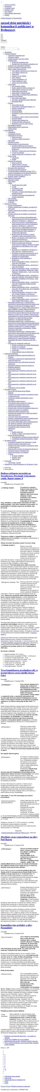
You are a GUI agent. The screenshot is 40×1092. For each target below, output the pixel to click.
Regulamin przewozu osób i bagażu (22, 123)
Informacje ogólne (13, 57)
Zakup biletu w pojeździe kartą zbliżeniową (24, 94)
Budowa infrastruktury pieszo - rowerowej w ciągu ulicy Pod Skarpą (25, 262)
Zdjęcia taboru (12, 129)
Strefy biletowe (16, 77)
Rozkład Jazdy (12, 60)
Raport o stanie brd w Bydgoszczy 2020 (24, 154)
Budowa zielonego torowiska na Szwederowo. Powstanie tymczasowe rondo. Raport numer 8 (18, 476)
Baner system (12, 156)
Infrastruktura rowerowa (15, 135)
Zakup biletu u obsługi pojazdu (21, 93)
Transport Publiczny (10, 54)
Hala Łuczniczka (17, 163)
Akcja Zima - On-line (14, 462)
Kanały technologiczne (15, 205)
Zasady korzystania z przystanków (18, 410)
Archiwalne (15, 350)
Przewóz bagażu (17, 110)
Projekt (14, 159)
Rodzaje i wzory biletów (19, 76)
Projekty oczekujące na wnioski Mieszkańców (25, 345)
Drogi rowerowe (17, 137)
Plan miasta (11, 140)
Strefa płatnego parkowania (12, 13)
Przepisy (10, 103)
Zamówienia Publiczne (11, 353)
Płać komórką (12, 198)
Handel (10, 430)
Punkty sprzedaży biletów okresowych (23, 88)
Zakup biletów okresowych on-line (22, 89)
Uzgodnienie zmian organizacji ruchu (19, 427)
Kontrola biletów (17, 118)
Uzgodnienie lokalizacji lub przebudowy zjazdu (22, 442)
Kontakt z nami (16, 457)
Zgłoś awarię (16, 459)
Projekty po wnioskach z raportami (22, 348)
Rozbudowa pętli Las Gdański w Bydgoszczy (25, 241)
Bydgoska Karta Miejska (15, 96)
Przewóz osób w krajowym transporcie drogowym (23, 408)
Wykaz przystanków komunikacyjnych (19, 67)
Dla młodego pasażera (14, 125)
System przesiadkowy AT (19, 79)
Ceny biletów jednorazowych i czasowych (24, 71)
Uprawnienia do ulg (18, 105)
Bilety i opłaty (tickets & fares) (17, 69)
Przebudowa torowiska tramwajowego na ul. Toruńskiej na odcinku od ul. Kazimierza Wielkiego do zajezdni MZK (25, 254)
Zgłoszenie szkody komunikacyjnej (18, 411)
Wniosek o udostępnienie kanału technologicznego (23, 418)
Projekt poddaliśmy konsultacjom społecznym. (16, 643)
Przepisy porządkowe (18, 108)
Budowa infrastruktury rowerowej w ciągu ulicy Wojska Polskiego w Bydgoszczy (24, 293)
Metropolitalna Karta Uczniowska (18, 127)
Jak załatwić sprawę (10, 389)
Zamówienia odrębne (14, 369)
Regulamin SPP (12, 200)
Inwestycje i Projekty (10, 204)
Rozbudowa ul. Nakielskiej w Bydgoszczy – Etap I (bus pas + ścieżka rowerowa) (25, 250)
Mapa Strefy (11, 181)
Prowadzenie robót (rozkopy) (16, 401)
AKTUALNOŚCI (9, 5)
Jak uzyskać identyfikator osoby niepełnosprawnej (23, 422)
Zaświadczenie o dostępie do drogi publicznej (25, 437)
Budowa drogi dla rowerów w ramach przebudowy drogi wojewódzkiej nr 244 (24, 235)
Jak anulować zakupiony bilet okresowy (20, 423)
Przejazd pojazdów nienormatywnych (19, 420)
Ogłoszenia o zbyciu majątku (16, 387)
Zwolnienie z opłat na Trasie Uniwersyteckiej (25, 117)
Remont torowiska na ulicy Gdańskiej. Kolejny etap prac (21, 1041)
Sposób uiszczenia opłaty (19, 185)
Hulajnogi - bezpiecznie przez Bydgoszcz (24, 151)
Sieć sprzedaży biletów (18, 86)
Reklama (10, 393)
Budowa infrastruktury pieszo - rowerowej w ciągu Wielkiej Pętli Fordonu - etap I (25, 300)
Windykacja (11, 428)
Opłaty (10, 183)
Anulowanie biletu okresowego (21, 122)
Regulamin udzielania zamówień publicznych (21, 355)
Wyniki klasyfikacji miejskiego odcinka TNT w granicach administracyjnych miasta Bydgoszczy (22, 172)
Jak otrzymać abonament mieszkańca (19, 425)
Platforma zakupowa (14, 367)
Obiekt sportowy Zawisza (19, 164)
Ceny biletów (8, 11)
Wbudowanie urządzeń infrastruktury (19, 406)
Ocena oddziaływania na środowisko (23, 352)
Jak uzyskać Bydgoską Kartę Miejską (19, 391)
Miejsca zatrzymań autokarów (20, 166)
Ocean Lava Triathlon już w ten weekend (16, 1039)
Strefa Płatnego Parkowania (12, 178)
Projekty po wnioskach (18, 347)
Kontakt (6, 15)
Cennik (14, 186)
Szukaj (3, 47)
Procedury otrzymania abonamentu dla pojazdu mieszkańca (23, 196)
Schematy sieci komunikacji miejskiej (19, 66)
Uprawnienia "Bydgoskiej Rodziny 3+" (23, 106)
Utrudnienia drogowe (14, 134)
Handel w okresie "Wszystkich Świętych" (24, 433)
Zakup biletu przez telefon (19, 91)
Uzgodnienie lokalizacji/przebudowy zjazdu (25, 439)
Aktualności (8, 52)
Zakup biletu (12, 84)
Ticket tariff (15, 74)
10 (5, 1070)
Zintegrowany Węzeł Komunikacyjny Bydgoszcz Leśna (20, 464)
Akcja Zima (7, 461)
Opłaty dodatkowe (17, 190)
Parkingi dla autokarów (15, 161)
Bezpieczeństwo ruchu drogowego (18, 144)
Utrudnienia (7, 6)
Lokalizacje (15, 158)
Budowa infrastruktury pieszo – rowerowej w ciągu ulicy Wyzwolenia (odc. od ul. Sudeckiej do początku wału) (25, 288)
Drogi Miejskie (8, 130)
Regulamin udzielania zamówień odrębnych (21, 365)
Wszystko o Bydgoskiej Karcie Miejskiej (24, 100)
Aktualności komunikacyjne (16, 55)
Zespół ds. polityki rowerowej (20, 139)
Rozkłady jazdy (9, 10)
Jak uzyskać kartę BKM (19, 98)
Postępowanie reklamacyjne (20, 120)
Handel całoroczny (17, 432)
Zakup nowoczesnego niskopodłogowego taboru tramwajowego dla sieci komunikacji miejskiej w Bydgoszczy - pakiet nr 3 (24, 219)
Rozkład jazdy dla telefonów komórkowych (25, 64)
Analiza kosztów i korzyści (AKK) (18, 59)
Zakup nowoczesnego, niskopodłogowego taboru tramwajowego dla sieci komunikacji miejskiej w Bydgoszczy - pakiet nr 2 (24, 224)
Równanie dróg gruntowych (16, 168)
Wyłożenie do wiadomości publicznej (19, 343)
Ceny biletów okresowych (19, 72)
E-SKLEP (11, 202)
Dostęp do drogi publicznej (16, 435)
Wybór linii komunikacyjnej (20, 62)
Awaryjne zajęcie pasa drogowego (18, 416)
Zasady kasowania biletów (20, 83)
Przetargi (10, 357)
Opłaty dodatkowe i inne (19, 81)
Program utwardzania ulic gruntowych (19, 175)
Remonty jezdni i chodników (16, 176)
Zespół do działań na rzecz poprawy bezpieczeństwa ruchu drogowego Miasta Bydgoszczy (24, 147)
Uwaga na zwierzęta (18, 152)
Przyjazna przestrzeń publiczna (17, 169)
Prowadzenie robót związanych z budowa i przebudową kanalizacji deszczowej (20, 404)
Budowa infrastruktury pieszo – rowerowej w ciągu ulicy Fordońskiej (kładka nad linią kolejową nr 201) (25, 283)
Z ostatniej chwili (9, 8)
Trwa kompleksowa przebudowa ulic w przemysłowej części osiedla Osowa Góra (19, 673)
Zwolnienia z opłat (17, 188)
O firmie (10, 454)
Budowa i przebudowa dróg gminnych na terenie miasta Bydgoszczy (24, 238)
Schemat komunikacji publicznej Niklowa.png (15, 833)
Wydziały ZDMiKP (18, 456)
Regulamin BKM (17, 101)
